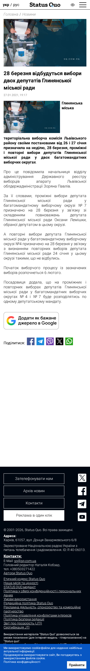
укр (6, 4)
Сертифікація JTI (17, 627)
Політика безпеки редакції (24, 619)
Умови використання (20, 599)
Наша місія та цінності (21, 583)
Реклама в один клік (34, 515)
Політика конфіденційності (22, 662)
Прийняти (76, 665)
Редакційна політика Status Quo (28, 603)
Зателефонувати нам (34, 478)
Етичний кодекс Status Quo (24, 579)
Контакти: (13, 556)
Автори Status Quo (18, 573)
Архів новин (34, 491)
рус (16, 4)
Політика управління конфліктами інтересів (38, 615)
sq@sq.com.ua (25, 561)
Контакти (34, 503)
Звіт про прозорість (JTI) (23, 623)
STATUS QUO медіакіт (20, 587)
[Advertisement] (45, 398)
